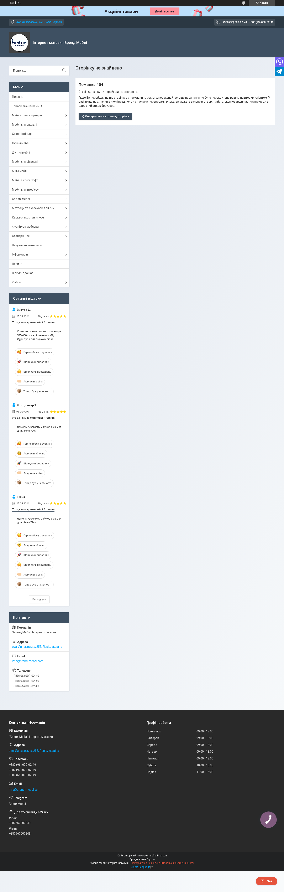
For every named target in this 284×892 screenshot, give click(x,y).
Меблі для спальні (24, 124)
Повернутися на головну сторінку (107, 116)
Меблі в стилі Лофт (25, 180)
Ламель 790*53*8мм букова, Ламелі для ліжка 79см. (39, 520)
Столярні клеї (21, 236)
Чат (269, 881)
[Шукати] (64, 71)
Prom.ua (162, 855)
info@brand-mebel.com (27, 661)
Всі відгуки (39, 599)
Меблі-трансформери (27, 115)
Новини (17, 263)
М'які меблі (19, 171)
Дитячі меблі (21, 152)
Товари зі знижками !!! (27, 106)
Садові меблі (21, 199)
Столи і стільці (22, 133)
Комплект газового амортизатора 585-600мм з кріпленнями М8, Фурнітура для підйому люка (39, 335)
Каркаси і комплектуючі (28, 217)
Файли (16, 282)
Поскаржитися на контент (145, 863)
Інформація (20, 254)
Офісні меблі (20, 143)
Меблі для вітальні (25, 161)
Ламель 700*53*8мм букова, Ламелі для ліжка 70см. (39, 428)
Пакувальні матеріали (27, 245)
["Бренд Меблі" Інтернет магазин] (19, 42)
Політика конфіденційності (178, 863)
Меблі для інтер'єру (25, 189)
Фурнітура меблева (25, 226)
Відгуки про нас (22, 273)
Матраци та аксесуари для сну (33, 208)
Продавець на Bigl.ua (142, 859)
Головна (17, 96)
